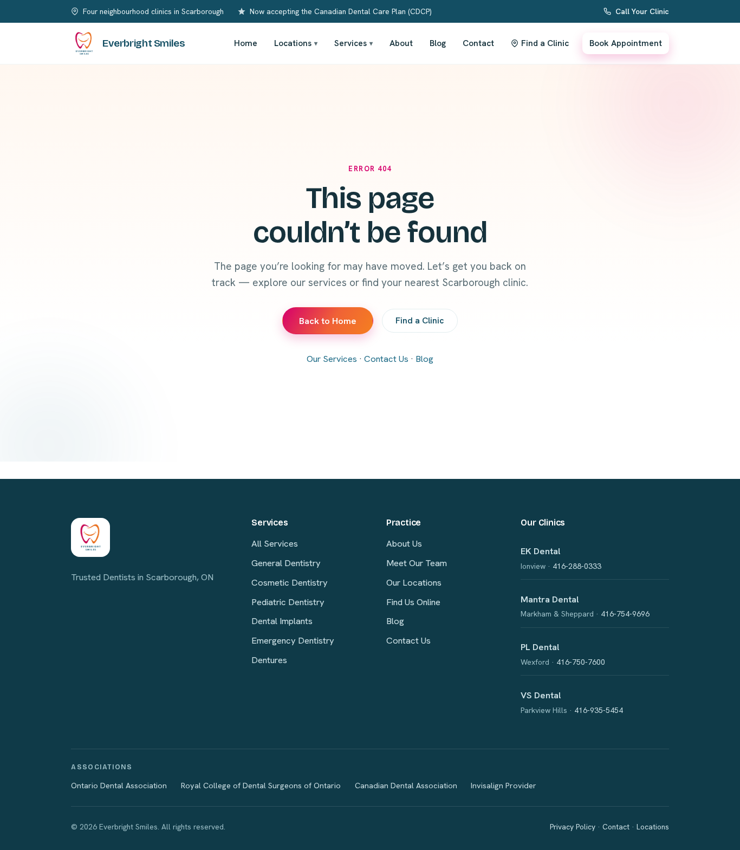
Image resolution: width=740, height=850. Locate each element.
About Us (404, 543)
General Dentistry (286, 563)
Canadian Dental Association (406, 785)
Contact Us (386, 359)
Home (245, 43)
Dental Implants (282, 621)
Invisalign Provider (503, 785)
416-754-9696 (625, 614)
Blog (438, 43)
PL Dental (540, 647)
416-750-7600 (580, 662)
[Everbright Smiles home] (90, 537)
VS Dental (541, 695)
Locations (295, 43)
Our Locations (414, 582)
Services (353, 43)
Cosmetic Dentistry (289, 582)
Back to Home (327, 321)
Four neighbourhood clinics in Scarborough (153, 11)
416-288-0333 (577, 566)
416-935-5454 (598, 710)
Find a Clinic (419, 320)
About (401, 43)
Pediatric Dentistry (287, 602)
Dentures (269, 660)
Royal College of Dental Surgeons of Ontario (261, 785)
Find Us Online (413, 602)
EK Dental (541, 551)
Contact (478, 43)
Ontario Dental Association (119, 785)
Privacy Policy (572, 827)
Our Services (332, 359)
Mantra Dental (550, 599)
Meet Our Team (416, 563)
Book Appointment (625, 43)
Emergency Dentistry (292, 640)
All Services (274, 543)
